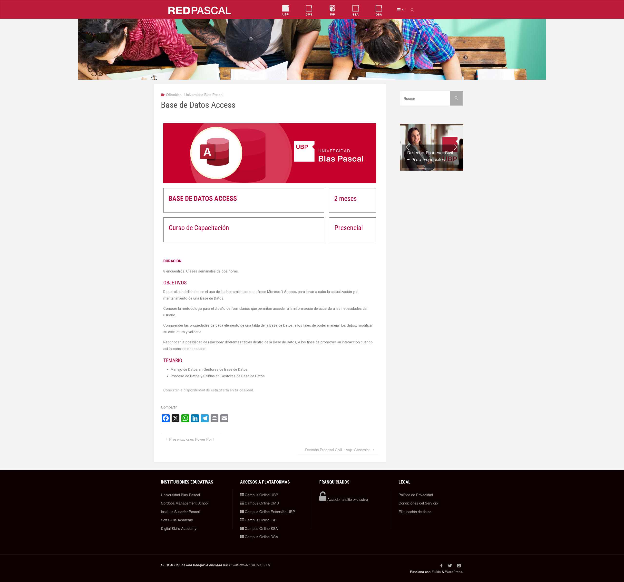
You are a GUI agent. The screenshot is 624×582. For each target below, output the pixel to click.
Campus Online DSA (261, 536)
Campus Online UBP (261, 494)
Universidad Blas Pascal (203, 94)
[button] (431, 147)
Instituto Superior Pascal (180, 511)
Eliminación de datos (415, 511)
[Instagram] (458, 565)
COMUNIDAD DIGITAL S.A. (250, 565)
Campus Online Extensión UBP (269, 511)
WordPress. (454, 571)
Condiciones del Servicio (418, 502)
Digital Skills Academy (178, 528)
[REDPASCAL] (200, 9)
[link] (412, 9)
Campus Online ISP (260, 519)
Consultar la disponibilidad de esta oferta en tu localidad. (208, 390)
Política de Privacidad (416, 494)
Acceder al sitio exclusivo (347, 499)
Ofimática (174, 94)
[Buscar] (456, 98)
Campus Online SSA (261, 528)
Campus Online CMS (261, 502)
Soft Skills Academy (177, 519)
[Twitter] (449, 565)
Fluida (436, 571)
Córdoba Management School (184, 502)
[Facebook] (441, 565)
